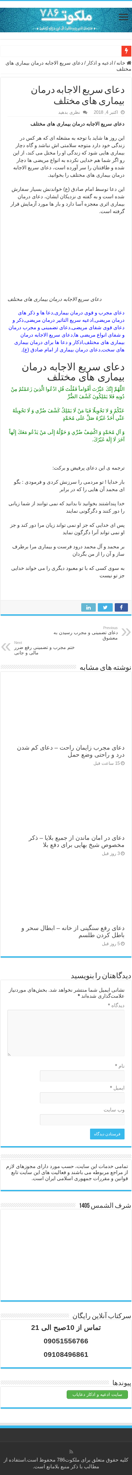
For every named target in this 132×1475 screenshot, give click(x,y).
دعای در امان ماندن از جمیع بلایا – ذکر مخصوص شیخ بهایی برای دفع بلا (77, 841)
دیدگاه (116, 1005)
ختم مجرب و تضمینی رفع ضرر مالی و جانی (44, 648)
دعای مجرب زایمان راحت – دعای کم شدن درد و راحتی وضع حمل (71, 751)
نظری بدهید (69, 112)
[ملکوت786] (66, 19)
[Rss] (71, 1452)
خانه (121, 63)
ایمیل (117, 1088)
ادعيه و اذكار (100, 63)
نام (120, 1066)
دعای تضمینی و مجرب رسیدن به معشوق (85, 633)
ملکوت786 (68, 1460)
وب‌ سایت (114, 1109)
